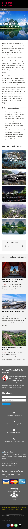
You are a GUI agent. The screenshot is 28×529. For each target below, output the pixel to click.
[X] (8, 246)
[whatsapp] (16, 525)
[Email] (5, 248)
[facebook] (8, 525)
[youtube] (12, 525)
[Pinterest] (22, 246)
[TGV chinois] (14, 294)
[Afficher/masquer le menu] (24, 4)
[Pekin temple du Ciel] (14, 263)
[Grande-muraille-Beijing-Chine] (14, 331)
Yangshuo (19, 57)
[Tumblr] (19, 246)
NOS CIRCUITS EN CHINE (15, 507)
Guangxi (21, 48)
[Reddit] (12, 246)
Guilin (11, 50)
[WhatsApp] (15, 246)
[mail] (20, 525)
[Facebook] (5, 246)
